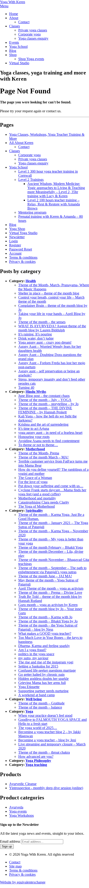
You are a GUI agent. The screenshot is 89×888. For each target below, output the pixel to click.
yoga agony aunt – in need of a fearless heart (50, 433)
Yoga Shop (17, 229)
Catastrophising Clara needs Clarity (43, 502)
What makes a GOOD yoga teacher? (44, 633)
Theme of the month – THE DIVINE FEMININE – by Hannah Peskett (45, 410)
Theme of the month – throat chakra (44, 752)
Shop (13, 55)
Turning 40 (26, 387)
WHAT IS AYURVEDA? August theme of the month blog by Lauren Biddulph (52, 328)
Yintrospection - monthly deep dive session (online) (46, 788)
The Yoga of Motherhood (36, 506)
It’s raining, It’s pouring (35, 334)
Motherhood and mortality (37, 498)
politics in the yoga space (36, 654)
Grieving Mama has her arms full (42, 683)
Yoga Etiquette (28, 687)
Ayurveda (16, 807)
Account (15, 253)
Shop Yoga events (31, 59)
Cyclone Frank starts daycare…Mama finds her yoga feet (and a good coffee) (52, 492)
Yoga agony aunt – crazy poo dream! (44, 342)
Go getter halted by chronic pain (41, 674)
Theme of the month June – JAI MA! (45, 576)
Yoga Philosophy (38, 761)
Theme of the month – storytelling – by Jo (48, 404)
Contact (23, 22)
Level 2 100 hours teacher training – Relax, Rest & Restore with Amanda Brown (53, 204)
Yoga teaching (36, 765)
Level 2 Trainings (31, 180)
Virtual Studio (19, 63)
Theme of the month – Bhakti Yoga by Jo (48, 621)
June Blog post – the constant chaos (44, 396)
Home (13, 14)
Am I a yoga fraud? (32, 650)
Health (31, 281)
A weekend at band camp (36, 695)
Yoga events (18, 811)
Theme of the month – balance (40, 707)
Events (14, 42)
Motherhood (35, 449)
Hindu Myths (36, 392)
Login (13, 241)
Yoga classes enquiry (33, 38)
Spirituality (34, 510)
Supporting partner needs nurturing (43, 691)
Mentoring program (32, 212)
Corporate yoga (29, 34)
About (13, 18)
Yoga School (18, 47)
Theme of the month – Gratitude (41, 703)
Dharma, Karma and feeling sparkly (44, 646)
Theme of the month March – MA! (43, 457)
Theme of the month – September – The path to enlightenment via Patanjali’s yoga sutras (52, 570)
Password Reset (20, 249)
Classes (14, 26)
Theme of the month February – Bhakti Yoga (50, 547)
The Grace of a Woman (35, 478)
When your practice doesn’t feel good (45, 715)
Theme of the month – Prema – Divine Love (50, 592)
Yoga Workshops (21, 815)
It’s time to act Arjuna (33, 428)
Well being (34, 699)
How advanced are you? (35, 756)
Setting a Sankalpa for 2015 (38, 666)
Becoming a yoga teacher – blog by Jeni (47, 740)
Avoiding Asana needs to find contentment (48, 441)
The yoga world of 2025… (37, 728)
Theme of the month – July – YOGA (44, 400)
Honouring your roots (34, 437)
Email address (10, 841)
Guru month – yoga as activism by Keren (48, 605)
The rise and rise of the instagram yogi (45, 662)
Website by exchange (22, 882)
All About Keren (21, 143)
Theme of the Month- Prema (38, 453)
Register (15, 245)
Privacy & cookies (22, 262)
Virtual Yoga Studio (23, 233)
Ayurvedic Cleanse (23, 784)
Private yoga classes (32, 30)
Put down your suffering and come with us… (50, 486)
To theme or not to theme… (38, 445)
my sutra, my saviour (33, 658)
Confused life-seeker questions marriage (47, 670)
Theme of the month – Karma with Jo (45, 617)
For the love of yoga (32, 482)
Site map (15, 866)
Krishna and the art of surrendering (43, 424)
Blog (12, 51)
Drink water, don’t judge (36, 338)
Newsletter (17, 237)
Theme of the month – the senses (41, 322)
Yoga (29, 711)
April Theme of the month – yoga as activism (50, 588)
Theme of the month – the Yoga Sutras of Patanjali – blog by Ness (47, 627)
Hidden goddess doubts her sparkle (43, 679)
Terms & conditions (23, 257)
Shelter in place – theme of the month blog (48, 293)
